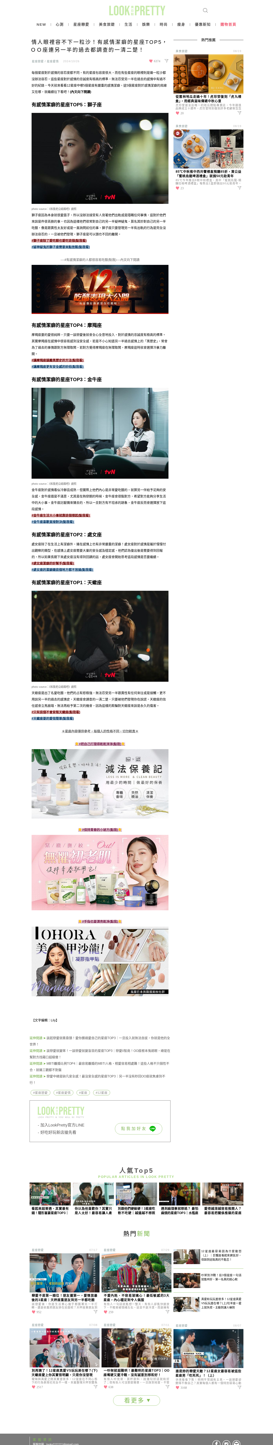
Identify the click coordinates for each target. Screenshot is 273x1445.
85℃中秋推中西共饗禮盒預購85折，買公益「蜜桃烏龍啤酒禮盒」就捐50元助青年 (208, 174)
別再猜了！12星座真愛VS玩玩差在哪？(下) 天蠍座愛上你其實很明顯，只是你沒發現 (65, 1373)
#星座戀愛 (40, 1092)
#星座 (83, 1092)
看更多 (135, 1400)
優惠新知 (203, 25)
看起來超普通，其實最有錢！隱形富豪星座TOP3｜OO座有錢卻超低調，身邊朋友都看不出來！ (50, 1211)
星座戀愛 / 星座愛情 (45, 61)
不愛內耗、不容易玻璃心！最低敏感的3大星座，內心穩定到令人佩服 (136, 1298)
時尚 (164, 25)
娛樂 (146, 25)
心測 (60, 25)
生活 (129, 25)
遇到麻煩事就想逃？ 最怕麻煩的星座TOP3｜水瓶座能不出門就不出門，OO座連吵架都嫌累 (179, 1211)
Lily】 (55, 1020)
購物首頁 (228, 25)
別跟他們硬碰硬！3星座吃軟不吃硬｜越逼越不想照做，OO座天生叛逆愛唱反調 (136, 1211)
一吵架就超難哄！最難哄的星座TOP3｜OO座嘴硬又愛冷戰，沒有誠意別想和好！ (136, 1373)
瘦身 (181, 25)
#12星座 (102, 1092)
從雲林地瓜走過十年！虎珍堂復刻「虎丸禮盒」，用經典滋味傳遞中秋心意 (208, 99)
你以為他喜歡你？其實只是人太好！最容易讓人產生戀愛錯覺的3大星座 (93, 1211)
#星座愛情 (63, 1092)
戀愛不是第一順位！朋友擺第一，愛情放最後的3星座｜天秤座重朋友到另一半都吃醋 (65, 1298)
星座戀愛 (81, 25)
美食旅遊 (107, 25)
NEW (41, 25)
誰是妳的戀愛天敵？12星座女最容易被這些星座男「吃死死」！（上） (208, 1373)
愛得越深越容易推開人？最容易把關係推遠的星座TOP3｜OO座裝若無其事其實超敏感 (222, 1211)
